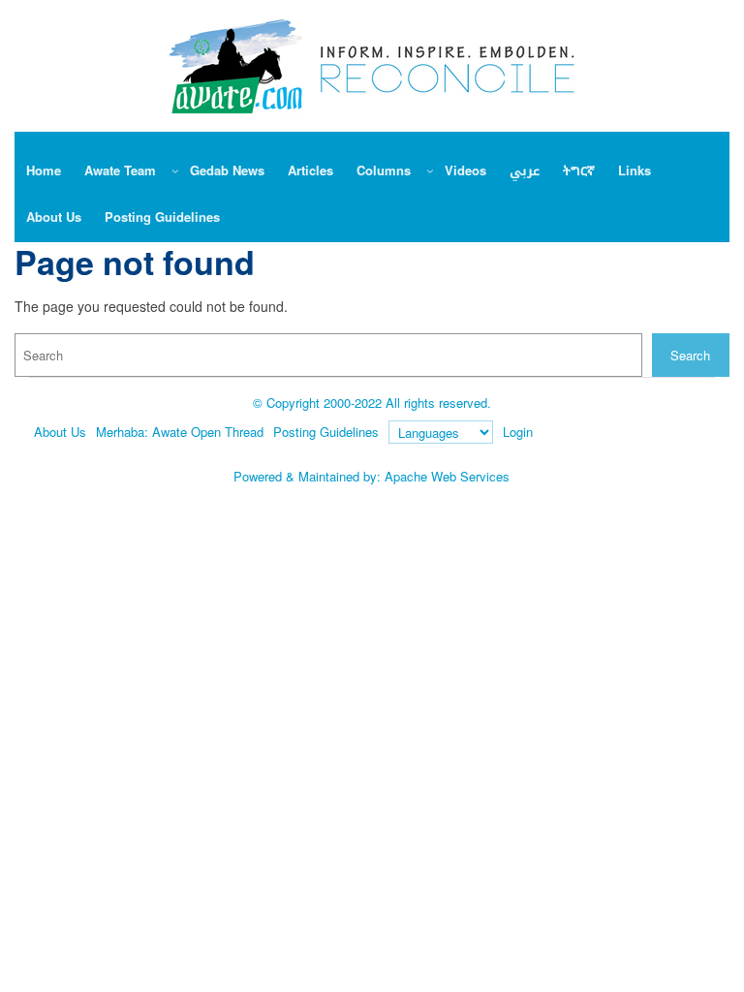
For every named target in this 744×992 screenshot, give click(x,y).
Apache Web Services (447, 476)
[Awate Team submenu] (175, 170)
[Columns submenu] (430, 170)
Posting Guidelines (326, 431)
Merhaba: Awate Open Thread (180, 431)
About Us (60, 431)
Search (690, 355)
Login (518, 431)
